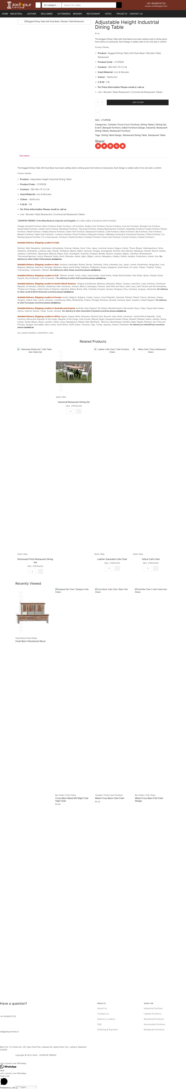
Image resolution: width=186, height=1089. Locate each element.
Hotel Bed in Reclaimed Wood (30, 641)
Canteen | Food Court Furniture (123, 124)
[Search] (119, 5)
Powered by (9, 1087)
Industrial (150, 127)
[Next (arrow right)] (1, 1001)
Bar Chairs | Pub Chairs (65, 795)
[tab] (24, 155)
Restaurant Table (156, 135)
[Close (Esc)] (0, 998)
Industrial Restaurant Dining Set (74, 402)
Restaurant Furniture (120, 131)
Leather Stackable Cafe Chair (112, 559)
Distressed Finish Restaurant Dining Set (35, 561)
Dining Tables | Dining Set (153, 124)
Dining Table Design (111, 135)
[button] (38, 5)
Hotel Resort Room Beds (26, 638)
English (23, 1087)
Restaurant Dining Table (135, 135)
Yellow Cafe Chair (151, 559)
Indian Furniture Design (133, 127)
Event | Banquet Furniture (108, 127)
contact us (57, 259)
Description (24, 156)
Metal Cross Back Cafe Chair (109, 798)
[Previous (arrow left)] (0, 1001)
